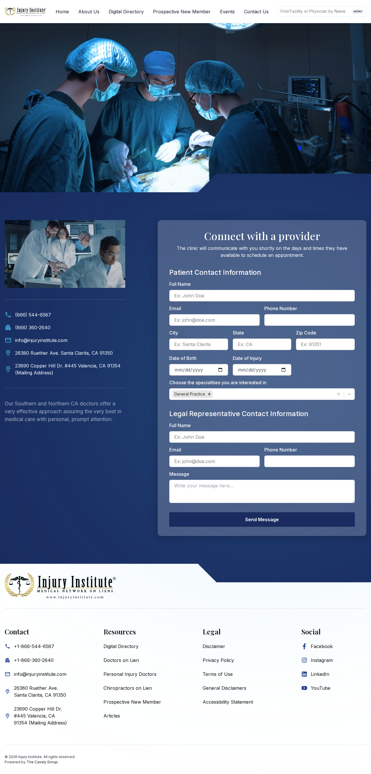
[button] (209, 394)
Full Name (180, 284)
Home (62, 11)
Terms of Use (218, 674)
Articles (111, 716)
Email (175, 308)
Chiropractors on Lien (127, 688)
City (173, 333)
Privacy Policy (218, 660)
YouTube (320, 688)
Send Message (262, 519)
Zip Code (306, 333)
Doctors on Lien (121, 660)
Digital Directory (126, 11)
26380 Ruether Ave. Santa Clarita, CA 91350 (40, 691)
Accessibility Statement (228, 702)
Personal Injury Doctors (130, 674)
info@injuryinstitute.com (40, 674)
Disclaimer (214, 646)
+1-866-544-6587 (34, 646)
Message (179, 474)
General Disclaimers (224, 688)
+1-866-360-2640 (34, 660)
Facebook (322, 646)
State (238, 333)
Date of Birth (183, 358)
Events (227, 11)
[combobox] (214, 394)
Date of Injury (247, 358)
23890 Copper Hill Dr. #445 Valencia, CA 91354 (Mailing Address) (40, 716)
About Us (88, 11)
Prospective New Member (182, 11)
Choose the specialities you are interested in (217, 382)
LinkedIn (320, 674)
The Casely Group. (43, 762)
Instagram (322, 660)
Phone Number (280, 308)
